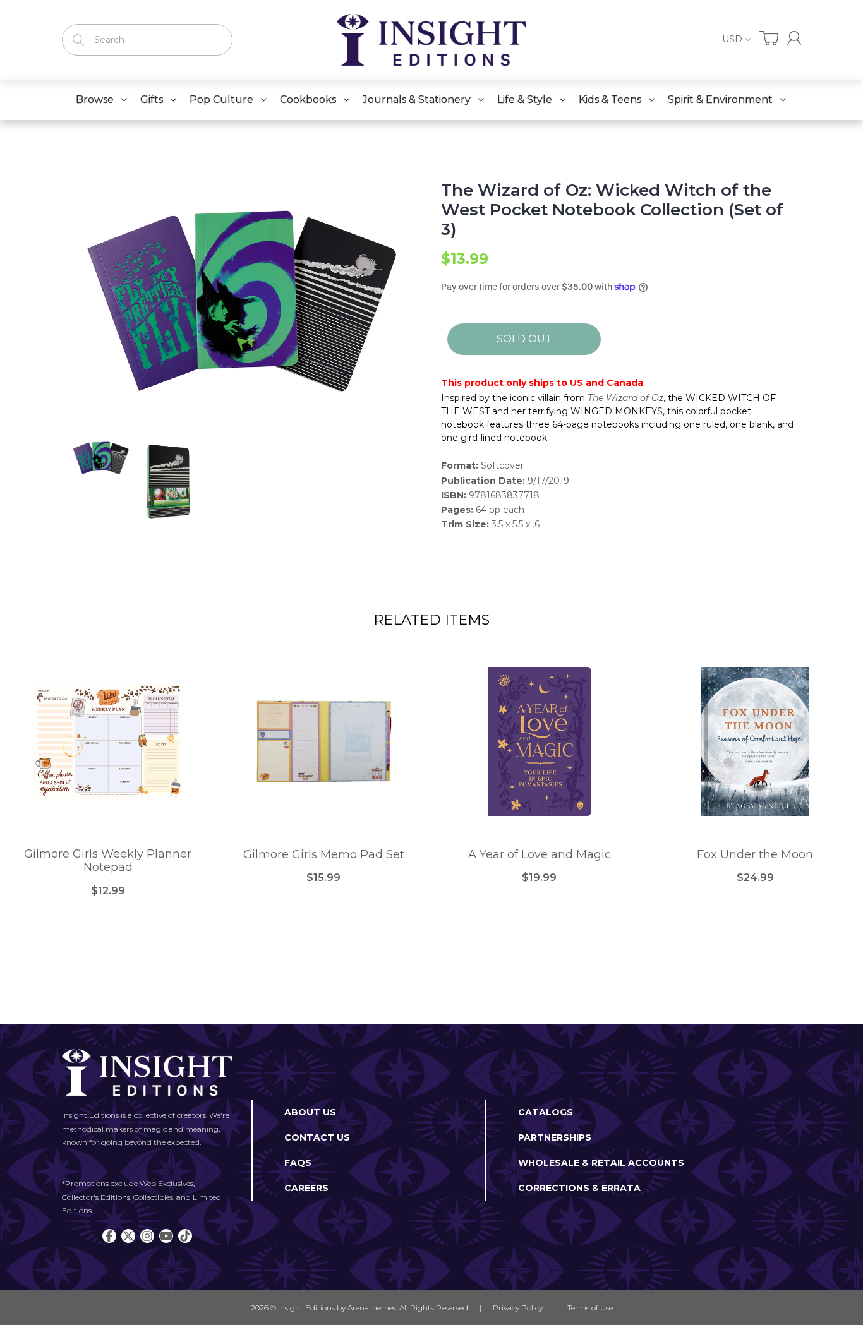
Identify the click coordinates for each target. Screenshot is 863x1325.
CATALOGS (545, 1112)
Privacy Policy (518, 1307)
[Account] (794, 38)
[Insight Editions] (431, 40)
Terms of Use (590, 1307)
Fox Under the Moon (755, 854)
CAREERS (306, 1188)
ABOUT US (310, 1112)
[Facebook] (109, 1236)
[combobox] (147, 40)
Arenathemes (371, 1307)
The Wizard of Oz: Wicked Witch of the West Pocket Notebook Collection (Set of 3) (612, 210)
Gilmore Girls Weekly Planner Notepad (107, 861)
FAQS (297, 1162)
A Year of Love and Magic (539, 854)
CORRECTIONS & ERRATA (579, 1188)
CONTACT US (317, 1137)
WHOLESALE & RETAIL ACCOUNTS (601, 1162)
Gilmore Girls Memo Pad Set (323, 854)
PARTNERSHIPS (554, 1137)
